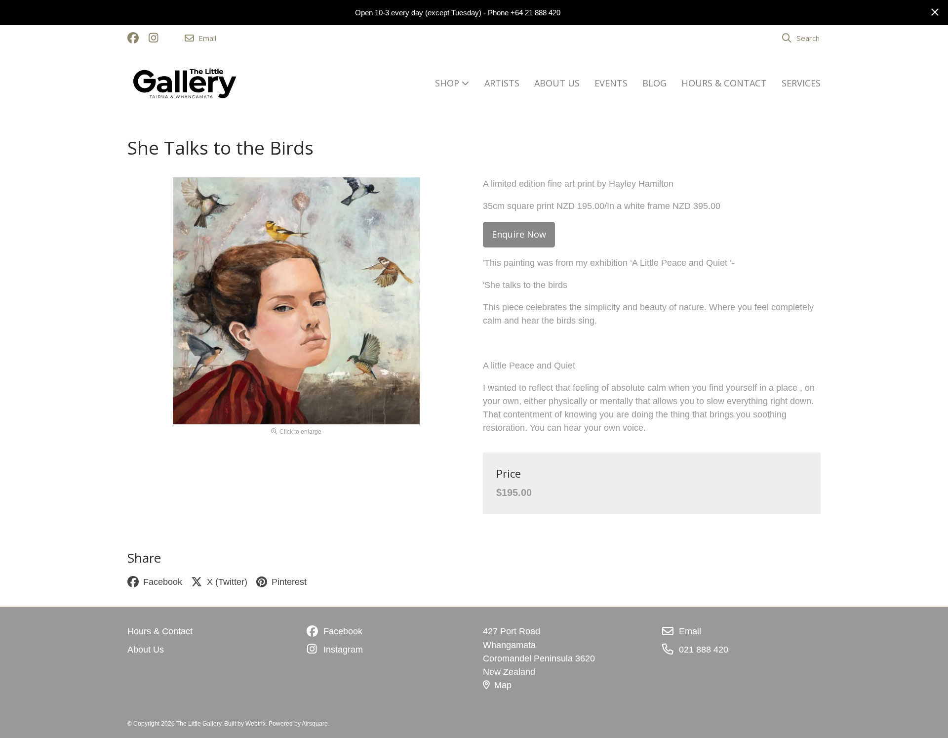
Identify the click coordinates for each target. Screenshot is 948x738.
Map (503, 685)
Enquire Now (519, 234)
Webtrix (255, 723)
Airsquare (315, 723)
